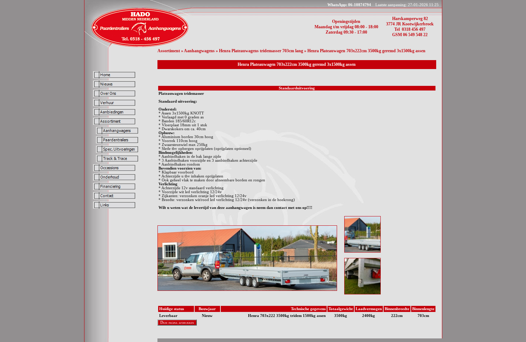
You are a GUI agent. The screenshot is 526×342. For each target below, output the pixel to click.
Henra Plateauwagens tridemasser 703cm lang (261, 50)
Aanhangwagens (199, 50)
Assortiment (168, 50)
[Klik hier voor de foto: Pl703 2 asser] (362, 251)
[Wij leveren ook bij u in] (139, 46)
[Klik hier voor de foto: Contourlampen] (362, 292)
